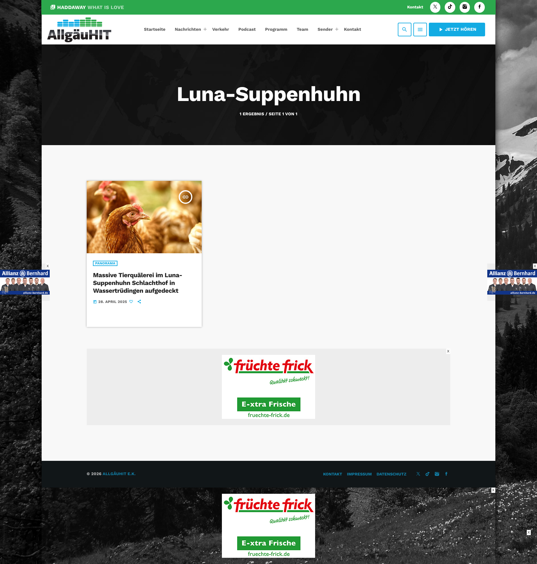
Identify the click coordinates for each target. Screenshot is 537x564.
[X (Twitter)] (435, 7)
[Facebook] (479, 7)
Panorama (105, 263)
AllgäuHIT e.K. (119, 474)
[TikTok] (450, 7)
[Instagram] (465, 7)
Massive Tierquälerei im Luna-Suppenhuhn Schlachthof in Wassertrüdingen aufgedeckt (137, 282)
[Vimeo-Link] (79, 29)
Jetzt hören (457, 29)
